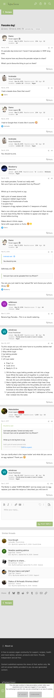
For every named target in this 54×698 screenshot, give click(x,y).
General (18, 552)
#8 (52, 343)
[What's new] (45, 4)
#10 (51, 484)
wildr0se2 (11, 583)
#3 (52, 119)
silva (15, 585)
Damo (5, 29)
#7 (52, 314)
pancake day (29, 29)
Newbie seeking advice (18, 550)
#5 (52, 178)
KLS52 (16, 544)
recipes (38, 29)
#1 (52, 48)
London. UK (19, 83)
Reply (50, 69)
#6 (52, 252)
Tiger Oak (11, 573)
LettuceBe (11, 542)
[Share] (48, 48)
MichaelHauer (12, 563)
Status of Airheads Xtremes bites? (23, 581)
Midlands (48, 172)
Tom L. (16, 554)
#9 (52, 421)
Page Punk (11, 552)
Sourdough (13, 540)
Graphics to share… (16, 560)
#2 (52, 88)
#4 (52, 150)
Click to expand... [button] (27, 447)
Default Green (9, 682)
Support (18, 573)
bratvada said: (8, 256)
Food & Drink (20, 542)
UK (17, 43)
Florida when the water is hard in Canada (29, 337)
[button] (4, 4)
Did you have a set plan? (19, 571)
